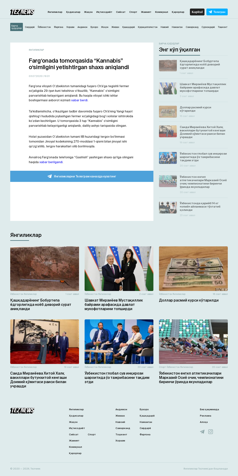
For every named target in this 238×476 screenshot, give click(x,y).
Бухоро (144, 409)
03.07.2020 (36, 76)
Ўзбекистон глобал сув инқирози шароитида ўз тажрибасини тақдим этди (117, 377)
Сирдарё (145, 428)
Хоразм (120, 440)
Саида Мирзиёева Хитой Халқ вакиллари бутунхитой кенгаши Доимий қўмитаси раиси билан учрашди (38, 379)
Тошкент (121, 434)
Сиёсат (121, 12)
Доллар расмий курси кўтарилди (189, 300)
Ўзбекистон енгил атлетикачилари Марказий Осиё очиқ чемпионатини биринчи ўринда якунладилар (191, 377)
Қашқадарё (147, 415)
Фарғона (145, 434)
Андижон (121, 409)
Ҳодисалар (73, 12)
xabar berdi (79, 100)
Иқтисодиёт (104, 12)
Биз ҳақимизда (209, 409)
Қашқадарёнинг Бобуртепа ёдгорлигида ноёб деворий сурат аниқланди (40, 304)
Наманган (146, 422)
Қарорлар (178, 12)
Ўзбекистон (16, 294)
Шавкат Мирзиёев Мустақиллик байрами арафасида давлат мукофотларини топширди (114, 304)
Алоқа (204, 422)
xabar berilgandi (51, 162)
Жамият (146, 12)
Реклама (205, 415)
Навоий (120, 422)
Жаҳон (88, 12)
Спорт (133, 12)
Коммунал (161, 12)
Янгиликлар (55, 12)
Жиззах (120, 415)
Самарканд (122, 428)
